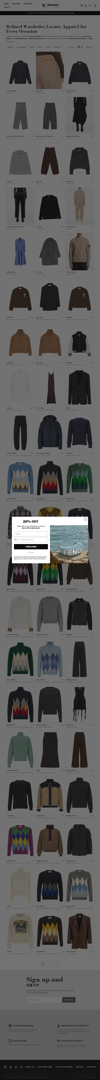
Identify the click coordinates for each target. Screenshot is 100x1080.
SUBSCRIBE (31, 546)
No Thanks (31, 552)
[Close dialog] (85, 519)
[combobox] (17, 539)
